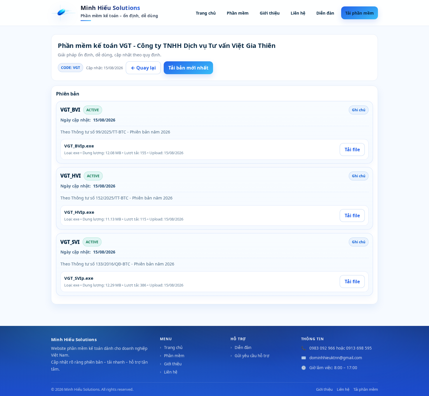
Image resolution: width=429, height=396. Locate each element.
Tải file (352, 149)
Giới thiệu (270, 13)
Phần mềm (238, 13)
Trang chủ (206, 13)
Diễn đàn (325, 13)
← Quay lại (143, 68)
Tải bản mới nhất (188, 68)
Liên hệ (298, 13)
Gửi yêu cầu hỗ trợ (252, 355)
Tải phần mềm (359, 13)
